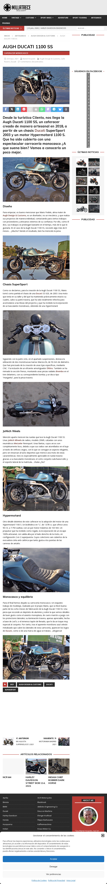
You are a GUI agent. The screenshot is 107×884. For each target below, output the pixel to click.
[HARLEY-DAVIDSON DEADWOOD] (81, 172)
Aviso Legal (70, 880)
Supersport (10, 690)
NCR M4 (7, 777)
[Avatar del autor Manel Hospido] (88, 823)
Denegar (53, 866)
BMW (5, 806)
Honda (5, 820)
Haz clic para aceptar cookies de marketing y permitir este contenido (89, 110)
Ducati (13, 61)
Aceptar (53, 859)
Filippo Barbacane (45, 820)
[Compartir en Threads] (66, 109)
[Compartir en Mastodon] (48, 109)
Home (4, 18)
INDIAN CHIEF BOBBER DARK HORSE (56, 780)
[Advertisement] (36, 715)
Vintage (15, 18)
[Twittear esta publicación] (12, 109)
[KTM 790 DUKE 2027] (94, 181)
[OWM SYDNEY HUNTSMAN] (81, 208)
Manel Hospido (29, 58)
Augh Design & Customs (50, 58)
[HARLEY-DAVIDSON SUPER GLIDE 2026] (94, 190)
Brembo (60, 371)
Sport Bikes (46, 18)
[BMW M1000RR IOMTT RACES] (94, 199)
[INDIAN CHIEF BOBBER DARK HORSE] (59, 766)
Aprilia (5, 798)
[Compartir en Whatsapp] (42, 109)
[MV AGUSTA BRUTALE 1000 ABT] (81, 190)
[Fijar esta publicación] (24, 109)
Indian (5, 829)
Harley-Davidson (10, 815)
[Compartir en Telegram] (54, 109)
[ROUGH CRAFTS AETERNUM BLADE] (94, 208)
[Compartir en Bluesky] (60, 109)
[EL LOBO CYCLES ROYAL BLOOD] (94, 162)
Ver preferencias (53, 874)
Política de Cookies (39, 880)
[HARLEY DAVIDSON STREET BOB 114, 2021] (36, 766)
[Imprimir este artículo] (36, 109)
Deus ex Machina (44, 811)
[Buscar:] (90, 28)
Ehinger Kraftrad (44, 815)
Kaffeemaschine (44, 824)
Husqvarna (7, 824)
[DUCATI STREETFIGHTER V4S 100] (81, 199)
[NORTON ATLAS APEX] (94, 172)
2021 (12, 684)
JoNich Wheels (15, 440)
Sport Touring (80, 18)
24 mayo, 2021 (13, 58)
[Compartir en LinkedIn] (18, 109)
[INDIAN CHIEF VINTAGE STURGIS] (81, 162)
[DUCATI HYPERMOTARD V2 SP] (81, 181)
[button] (102, 835)
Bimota (6, 802)
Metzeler (18, 443)
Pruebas (6, 23)
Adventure (63, 18)
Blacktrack (41, 802)
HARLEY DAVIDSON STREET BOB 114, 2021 (35, 781)
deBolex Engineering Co (47, 806)
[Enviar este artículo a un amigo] (30, 109)
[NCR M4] (13, 766)
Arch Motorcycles (44, 798)
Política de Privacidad (56, 880)
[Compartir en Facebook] (6, 109)
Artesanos (96, 18)
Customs (30, 18)
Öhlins (50, 368)
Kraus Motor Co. (44, 829)
